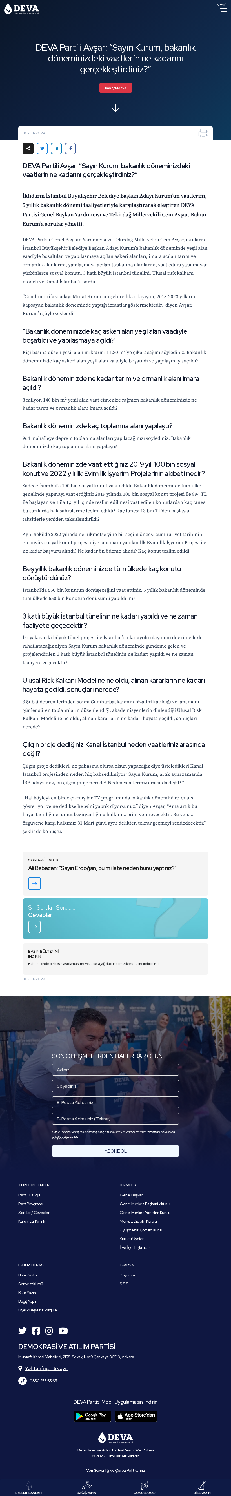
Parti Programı (30, 1203)
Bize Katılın (27, 1275)
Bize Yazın (27, 1292)
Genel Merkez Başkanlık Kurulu (146, 1203)
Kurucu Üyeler (132, 1238)
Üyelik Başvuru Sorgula (37, 1310)
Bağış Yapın (27, 1301)
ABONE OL (116, 1151)
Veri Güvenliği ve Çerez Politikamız (115, 1470)
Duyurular (128, 1275)
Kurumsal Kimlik (31, 1221)
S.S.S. (124, 1283)
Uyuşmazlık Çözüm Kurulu (142, 1230)
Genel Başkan (131, 1195)
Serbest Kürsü (30, 1283)
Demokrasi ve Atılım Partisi (21, 8)
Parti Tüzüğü (29, 1195)
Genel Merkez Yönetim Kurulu (145, 1212)
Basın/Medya (115, 88)
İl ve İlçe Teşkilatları (135, 1247)
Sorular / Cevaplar (33, 1212)
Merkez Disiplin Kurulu (138, 1221)
